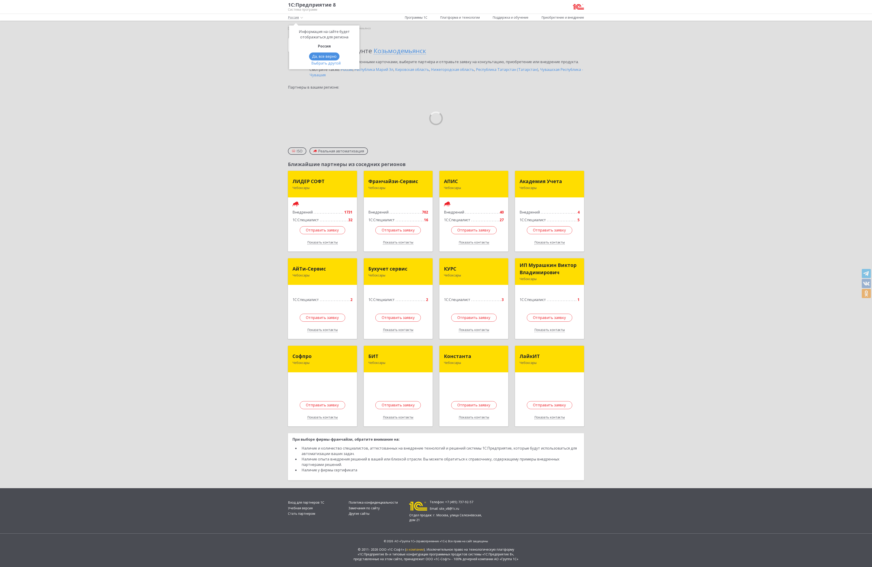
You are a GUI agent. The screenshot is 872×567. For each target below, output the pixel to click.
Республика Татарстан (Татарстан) (507, 69)
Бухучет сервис (387, 269)
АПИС (451, 181)
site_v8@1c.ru (449, 508)
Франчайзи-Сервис (393, 181)
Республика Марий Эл (373, 69)
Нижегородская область (452, 69)
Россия (347, 69)
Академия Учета (541, 181)
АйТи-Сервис (309, 269)
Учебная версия (300, 508)
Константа (457, 356)
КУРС (450, 269)
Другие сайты (359, 513)
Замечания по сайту (364, 508)
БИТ (373, 356)
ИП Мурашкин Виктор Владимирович (548, 269)
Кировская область (412, 69)
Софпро (302, 356)
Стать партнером (301, 513)
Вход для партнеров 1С (306, 502)
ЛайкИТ (530, 356)
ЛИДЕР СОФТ (308, 181)
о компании (415, 549)
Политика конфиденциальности (373, 502)
